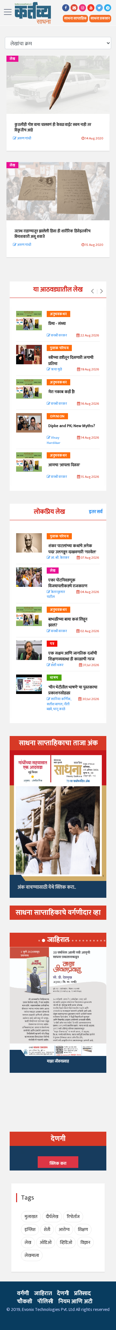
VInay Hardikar (53, 440)
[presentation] (92, 291)
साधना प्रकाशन (100, 18)
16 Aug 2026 (89, 403)
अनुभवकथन (58, 314)
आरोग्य (64, 1229)
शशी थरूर (56, 665)
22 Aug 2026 (89, 335)
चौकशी (24, 1301)
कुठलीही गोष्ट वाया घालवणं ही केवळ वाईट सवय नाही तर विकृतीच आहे (53, 127)
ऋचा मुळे (56, 369)
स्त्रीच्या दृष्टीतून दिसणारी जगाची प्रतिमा (70, 360)
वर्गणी (23, 1293)
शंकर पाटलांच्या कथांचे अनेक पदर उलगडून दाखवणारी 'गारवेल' (72, 548)
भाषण (54, 678)
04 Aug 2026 (89, 592)
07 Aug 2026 (89, 557)
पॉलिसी (45, 1301)
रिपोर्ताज (73, 1216)
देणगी (63, 1293)
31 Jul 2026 (90, 665)
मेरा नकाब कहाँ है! (61, 391)
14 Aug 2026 (89, 437)
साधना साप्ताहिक (75, 18)
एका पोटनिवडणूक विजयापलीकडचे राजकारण (67, 583)
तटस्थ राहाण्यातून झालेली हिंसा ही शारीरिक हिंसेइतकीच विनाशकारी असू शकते (53, 234)
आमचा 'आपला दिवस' (64, 464)
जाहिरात (43, 1293)
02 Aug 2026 (89, 631)
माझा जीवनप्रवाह (58, 1061)
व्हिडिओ (66, 1242)
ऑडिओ (46, 1242)
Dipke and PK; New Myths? (71, 425)
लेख (12, 59)
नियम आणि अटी (75, 1301)
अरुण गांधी (23, 138)
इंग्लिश (29, 1229)
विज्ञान (85, 1242)
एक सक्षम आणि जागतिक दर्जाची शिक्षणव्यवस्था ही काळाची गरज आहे (72, 659)
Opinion (57, 416)
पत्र (52, 644)
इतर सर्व (95, 511)
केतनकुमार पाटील (56, 595)
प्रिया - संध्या (57, 323)
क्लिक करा (58, 1163)
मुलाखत (30, 1216)
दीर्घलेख (52, 1216)
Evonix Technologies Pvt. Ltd (48, 1309)
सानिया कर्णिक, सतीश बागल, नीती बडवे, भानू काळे (59, 704)
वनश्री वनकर (58, 335)
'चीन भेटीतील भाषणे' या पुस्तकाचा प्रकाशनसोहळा (72, 690)
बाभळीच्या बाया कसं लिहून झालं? (68, 622)
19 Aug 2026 (89, 369)
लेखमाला (31, 1255)
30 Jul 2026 (90, 699)
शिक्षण (83, 1229)
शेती (47, 1229)
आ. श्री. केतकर (59, 557)
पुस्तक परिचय (59, 348)
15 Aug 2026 (89, 477)
